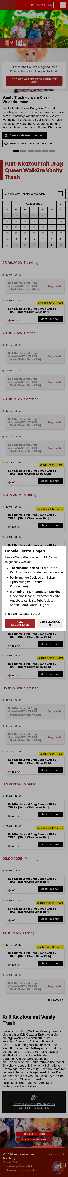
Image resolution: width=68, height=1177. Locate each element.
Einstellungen (50, 623)
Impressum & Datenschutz (22, 613)
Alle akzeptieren (20, 623)
